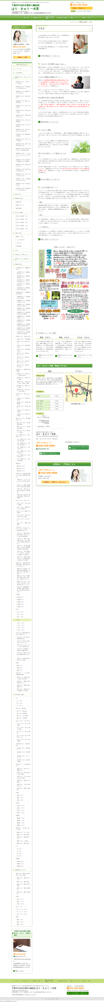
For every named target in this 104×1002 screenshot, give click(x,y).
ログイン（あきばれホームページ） (8, 1001)
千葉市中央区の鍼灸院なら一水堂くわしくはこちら (24, 994)
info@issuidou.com (43, 448)
